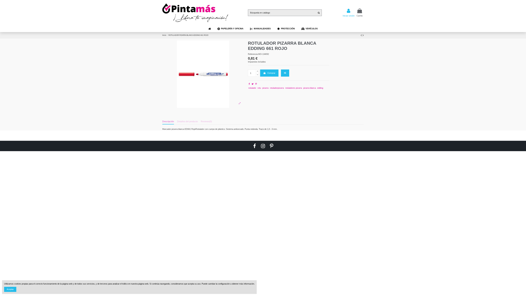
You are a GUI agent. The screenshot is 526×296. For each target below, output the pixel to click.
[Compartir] (249, 84)
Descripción (168, 121)
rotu (259, 88)
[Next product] (363, 35)
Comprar (271, 73)
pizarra (265, 88)
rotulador (252, 88)
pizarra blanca (309, 88)
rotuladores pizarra (293, 88)
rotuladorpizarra (277, 88)
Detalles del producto (187, 121)
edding (320, 88)
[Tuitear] (253, 84)
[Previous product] (362, 35)
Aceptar (10, 289)
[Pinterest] (256, 84)
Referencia (253, 54)
